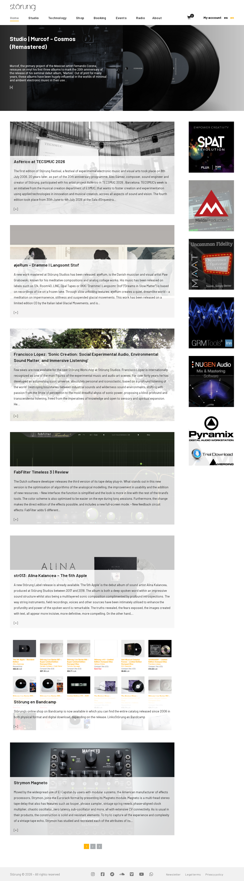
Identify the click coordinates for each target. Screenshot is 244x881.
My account (212, 17)
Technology (57, 18)
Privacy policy (214, 874)
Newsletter (173, 874)
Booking (100, 18)
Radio (140, 18)
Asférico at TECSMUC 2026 (39, 161)
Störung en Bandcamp (35, 701)
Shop (80, 18)
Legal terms (193, 874)
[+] (16, 209)
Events (121, 18)
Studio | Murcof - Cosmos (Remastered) (43, 42)
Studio (33, 18)
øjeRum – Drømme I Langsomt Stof (46, 265)
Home (14, 18)
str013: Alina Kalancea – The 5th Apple (50, 575)
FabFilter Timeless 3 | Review (41, 471)
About (157, 18)
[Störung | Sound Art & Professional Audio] (32, 7)
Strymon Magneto (30, 782)
